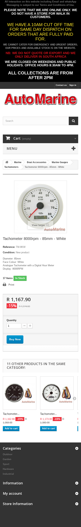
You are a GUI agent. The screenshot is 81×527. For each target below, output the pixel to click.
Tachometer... (11, 413)
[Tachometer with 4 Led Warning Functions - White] (57, 393)
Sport (6, 464)
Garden (7, 459)
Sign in (72, 85)
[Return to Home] (6, 162)
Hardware (8, 469)
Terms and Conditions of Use (57, 5)
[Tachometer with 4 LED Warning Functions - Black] (19, 393)
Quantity (11, 320)
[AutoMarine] (40, 99)
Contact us (61, 85)
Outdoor (7, 454)
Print (11, 284)
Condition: (9, 252)
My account (12, 493)
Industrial (8, 474)
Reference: (9, 247)
